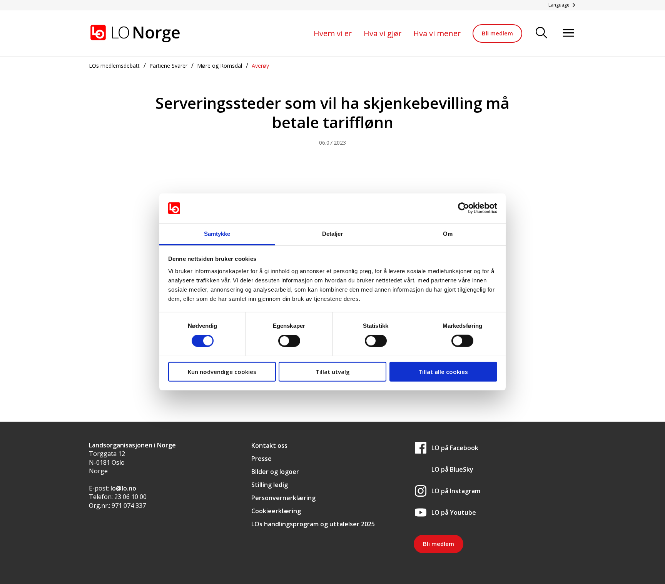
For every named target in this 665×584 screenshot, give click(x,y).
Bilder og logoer (275, 471)
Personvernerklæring (283, 498)
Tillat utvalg (333, 371)
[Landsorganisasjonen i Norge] (135, 33)
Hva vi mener (437, 33)
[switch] (289, 341)
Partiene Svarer (168, 65)
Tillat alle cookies (443, 371)
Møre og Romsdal (219, 65)
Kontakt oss (269, 445)
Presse (261, 458)
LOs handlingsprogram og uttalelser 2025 (313, 524)
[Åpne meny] (568, 33)
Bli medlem (497, 33)
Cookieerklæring (276, 511)
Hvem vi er (333, 33)
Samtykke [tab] (217, 233)
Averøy (260, 65)
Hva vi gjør (383, 33)
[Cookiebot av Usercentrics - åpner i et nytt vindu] (463, 208)
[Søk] (541, 33)
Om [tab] (448, 233)
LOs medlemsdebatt (114, 65)
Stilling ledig (269, 485)
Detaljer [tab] (332, 233)
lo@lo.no (123, 488)
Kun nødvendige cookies (222, 371)
